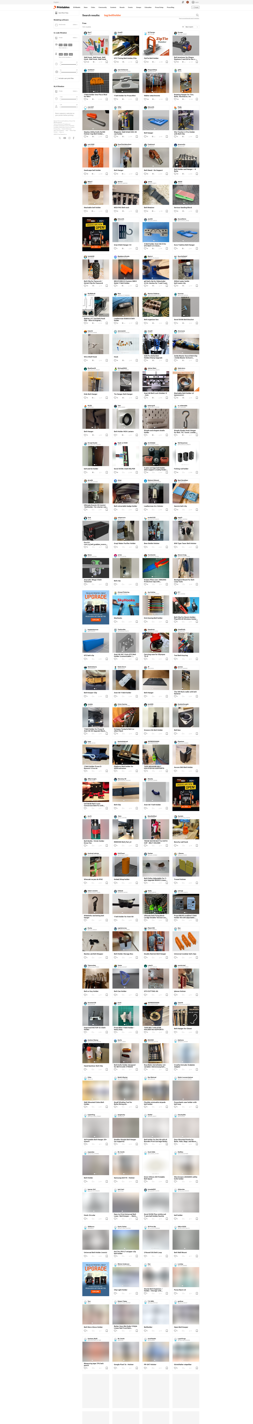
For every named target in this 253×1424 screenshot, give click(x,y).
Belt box (177, 730)
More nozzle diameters (65, 57)
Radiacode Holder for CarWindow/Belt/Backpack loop (155, 1402)
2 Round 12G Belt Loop (153, 1252)
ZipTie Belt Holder (151, 58)
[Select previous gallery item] (61, 64)
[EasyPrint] (182, 2)
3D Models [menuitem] (76, 7)
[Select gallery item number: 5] (98, 54)
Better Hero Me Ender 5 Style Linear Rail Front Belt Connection (125, 1327)
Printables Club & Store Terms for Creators (64, 127)
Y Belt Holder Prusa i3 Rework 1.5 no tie (92, 767)
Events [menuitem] (130, 7)
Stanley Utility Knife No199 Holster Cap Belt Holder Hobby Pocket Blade (94, 133)
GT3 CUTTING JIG (151, 991)
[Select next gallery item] (77, 64)
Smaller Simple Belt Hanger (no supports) (125, 1140)
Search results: (91, 15)
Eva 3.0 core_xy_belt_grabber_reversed (96, 543)
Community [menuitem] (103, 7)
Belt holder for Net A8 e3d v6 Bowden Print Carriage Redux (155, 1140)
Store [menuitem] (85, 7)
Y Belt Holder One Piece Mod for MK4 (95, 95)
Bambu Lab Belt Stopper (93, 954)
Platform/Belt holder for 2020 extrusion (123, 767)
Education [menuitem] (148, 7)
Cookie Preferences (66, 128)
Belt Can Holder (120, 991)
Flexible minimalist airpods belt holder (155, 1103)
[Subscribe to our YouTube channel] (64, 138)
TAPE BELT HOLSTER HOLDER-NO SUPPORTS (153, 1028)
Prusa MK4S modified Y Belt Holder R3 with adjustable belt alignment (185, 916)
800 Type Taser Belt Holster (185, 543)
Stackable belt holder (92, 207)
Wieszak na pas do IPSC (93, 879)
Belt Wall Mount (180, 1252)
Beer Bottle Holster (151, 543)
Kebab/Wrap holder (122, 879)
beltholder (118, 1402)
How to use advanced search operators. (189, 18)
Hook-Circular (89, 1215)
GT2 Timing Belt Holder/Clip (125, 58)
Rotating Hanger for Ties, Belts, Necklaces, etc (184, 95)
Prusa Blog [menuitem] (170, 7)
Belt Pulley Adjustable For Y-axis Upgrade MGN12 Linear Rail (155, 879)
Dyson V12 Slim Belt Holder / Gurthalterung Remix (95, 1402)
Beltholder (148, 1327)
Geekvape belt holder (92, 170)
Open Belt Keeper (181, 1327)
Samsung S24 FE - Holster (124, 1178)
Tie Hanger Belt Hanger (123, 394)
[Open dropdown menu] (107, 219)
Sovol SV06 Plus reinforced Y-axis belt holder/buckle (155, 1215)
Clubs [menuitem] (93, 7)
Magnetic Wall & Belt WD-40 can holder (125, 133)
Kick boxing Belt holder (153, 618)
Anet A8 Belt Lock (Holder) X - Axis (155, 394)
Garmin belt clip (180, 506)
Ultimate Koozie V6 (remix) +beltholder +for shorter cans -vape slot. (95, 506)
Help (67, 130)
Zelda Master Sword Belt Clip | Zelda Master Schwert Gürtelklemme (185, 357)
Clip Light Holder (120, 1290)
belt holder (178, 1215)
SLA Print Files (63, 13)
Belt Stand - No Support (153, 170)
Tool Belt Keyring (181, 655)
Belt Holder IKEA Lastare (124, 431)
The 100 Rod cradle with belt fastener (185, 693)
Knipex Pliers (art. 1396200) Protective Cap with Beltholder (155, 581)
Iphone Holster (180, 991)
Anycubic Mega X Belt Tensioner (92, 581)
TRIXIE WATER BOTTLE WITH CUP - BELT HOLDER (156, 842)
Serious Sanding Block (183, 207)
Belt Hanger (118, 170)
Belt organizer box (151, 319)
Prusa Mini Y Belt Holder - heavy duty (124, 1028)
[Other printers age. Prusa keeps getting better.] (95, 607)
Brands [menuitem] (122, 7)
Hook (116, 357)
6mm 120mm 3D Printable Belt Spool (154, 1178)
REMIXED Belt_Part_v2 (122, 842)
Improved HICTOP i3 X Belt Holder (94, 1028)
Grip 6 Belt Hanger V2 (122, 245)
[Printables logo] (61, 7)
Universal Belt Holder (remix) (95, 1252)
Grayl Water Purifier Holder (125, 543)
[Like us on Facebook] (74, 138)
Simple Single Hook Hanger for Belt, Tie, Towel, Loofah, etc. (185, 431)
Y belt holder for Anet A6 (124, 916)
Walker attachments (152, 95)
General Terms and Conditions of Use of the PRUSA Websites (64, 121)
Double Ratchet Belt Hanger (155, 954)
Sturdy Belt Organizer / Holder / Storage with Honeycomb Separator (153, 1290)
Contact (56, 132)
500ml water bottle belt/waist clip (181, 282)
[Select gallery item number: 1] (92, 54)
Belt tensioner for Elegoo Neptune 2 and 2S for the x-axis (185, 58)
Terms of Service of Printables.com (62, 124)
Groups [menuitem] (138, 7)
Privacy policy (57, 128)
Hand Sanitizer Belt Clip (93, 1066)
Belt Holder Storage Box (123, 954)
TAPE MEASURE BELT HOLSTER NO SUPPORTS (154, 767)
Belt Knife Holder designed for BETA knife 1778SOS (124, 1066)
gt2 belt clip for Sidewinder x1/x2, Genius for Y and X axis (155, 282)
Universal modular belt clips (185, 954)
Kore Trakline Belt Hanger (184, 245)
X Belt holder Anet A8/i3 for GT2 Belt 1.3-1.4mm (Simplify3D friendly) (155, 245)
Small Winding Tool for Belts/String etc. (123, 1103)
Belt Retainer (149, 207)
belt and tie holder (91, 469)
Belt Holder (88, 1178)
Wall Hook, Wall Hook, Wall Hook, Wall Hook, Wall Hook (95, 58)
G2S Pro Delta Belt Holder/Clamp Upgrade (153, 357)
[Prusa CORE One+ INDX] (95, 234)
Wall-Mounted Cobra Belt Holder (94, 1103)
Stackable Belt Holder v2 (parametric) (184, 394)
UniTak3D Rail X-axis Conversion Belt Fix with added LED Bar (93, 804)
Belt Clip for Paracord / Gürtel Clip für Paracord (93, 282)
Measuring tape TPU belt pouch (93, 1364)
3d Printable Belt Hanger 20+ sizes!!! (95, 1140)
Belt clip (117, 581)
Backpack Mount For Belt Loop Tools (184, 581)
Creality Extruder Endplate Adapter (184, 1066)
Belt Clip (117, 805)
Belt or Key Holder (91, 991)
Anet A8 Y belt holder (152, 805)
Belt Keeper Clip (90, 693)
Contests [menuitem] (113, 7)
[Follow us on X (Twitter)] (59, 138)
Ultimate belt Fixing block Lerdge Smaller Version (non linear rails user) (155, 916)
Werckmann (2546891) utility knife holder (185, 1178)
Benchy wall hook (181, 842)
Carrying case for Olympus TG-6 (154, 655)
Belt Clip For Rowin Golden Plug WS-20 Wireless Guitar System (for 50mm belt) (185, 618)
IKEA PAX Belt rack (121, 207)
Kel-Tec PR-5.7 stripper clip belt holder (125, 1252)
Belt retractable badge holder (125, 506)
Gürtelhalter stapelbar (183, 1364)
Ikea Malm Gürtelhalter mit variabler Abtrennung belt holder (154, 1066)
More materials (63, 47)
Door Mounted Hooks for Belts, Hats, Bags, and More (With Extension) (185, 1140)
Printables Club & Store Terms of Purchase (64, 125)
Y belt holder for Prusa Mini (125, 95)
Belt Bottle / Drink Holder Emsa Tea (94, 842)
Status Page (73, 130)
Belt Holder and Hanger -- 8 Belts (185, 170)
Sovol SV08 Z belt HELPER (124, 469)
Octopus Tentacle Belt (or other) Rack (124, 730)
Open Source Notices (59, 130)
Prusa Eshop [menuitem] (159, 7)
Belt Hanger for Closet (183, 1028)
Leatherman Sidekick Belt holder (124, 319)
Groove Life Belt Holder (153, 730)
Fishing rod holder (181, 469)
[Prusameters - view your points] (187, 2)
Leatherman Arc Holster (153, 506)
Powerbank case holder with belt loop (185, 1103)
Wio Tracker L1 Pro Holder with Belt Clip (184, 133)
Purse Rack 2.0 (180, 1290)
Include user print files (66, 78)
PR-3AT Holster (150, 1364)
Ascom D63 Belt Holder (183, 767)
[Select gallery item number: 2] (94, 54)
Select (75, 24)
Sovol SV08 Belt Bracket (184, 319)
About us (61, 132)
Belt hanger (148, 133)
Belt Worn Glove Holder (93, 1327)
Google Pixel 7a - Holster (124, 1364)
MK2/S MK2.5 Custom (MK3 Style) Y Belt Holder (125, 282)
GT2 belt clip (89, 655)
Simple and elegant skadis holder (154, 431)
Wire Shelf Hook (90, 357)
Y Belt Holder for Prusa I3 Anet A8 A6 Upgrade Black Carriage (94, 730)
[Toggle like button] (85, 62)
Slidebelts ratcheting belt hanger (94, 916)
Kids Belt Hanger (90, 394)
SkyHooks (118, 618)
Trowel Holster (180, 879)
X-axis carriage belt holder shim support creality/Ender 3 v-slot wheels (156, 469)
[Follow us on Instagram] (69, 138)
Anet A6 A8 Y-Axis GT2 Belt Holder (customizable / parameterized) (125, 655)
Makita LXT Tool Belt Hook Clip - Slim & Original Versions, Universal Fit (94, 319)
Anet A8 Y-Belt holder (122, 693)
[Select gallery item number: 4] (97, 54)
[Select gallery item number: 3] (95, 54)
